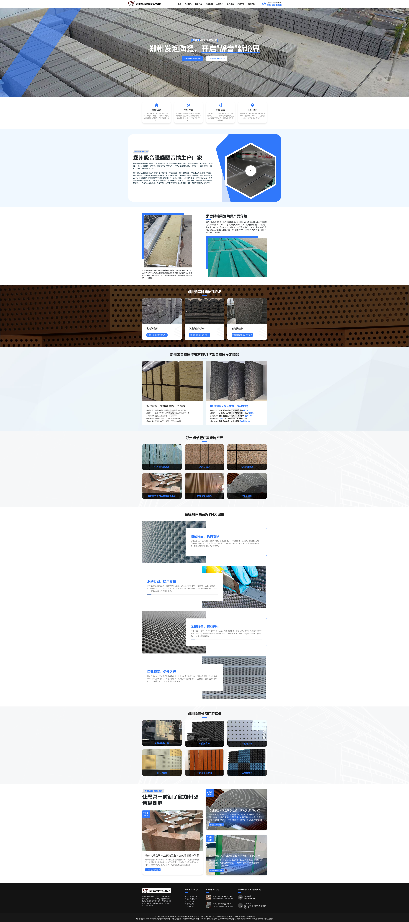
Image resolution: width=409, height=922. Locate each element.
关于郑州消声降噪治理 (192, 58)
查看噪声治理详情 (216, 870)
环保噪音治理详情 (152, 870)
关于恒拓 (188, 4)
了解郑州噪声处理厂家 (216, 58)
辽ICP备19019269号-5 (227, 916)
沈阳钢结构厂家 (192, 899)
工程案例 (219, 4)
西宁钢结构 (190, 904)
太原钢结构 (190, 901)
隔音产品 (198, 4)
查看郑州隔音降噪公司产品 (156, 335)
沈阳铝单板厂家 (192, 896)
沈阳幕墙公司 (191, 906)
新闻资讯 (230, 4)
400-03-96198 (249, 898)
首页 (179, 4)
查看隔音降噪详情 (216, 825)
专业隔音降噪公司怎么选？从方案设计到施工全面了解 (236, 810)
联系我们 (251, 4)
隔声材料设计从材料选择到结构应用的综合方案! (234, 856)
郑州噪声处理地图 (239, 916)
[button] (263, 320)
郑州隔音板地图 (251, 916)
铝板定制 (209, 4)
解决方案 (241, 4)
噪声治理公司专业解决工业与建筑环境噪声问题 (172, 855)
